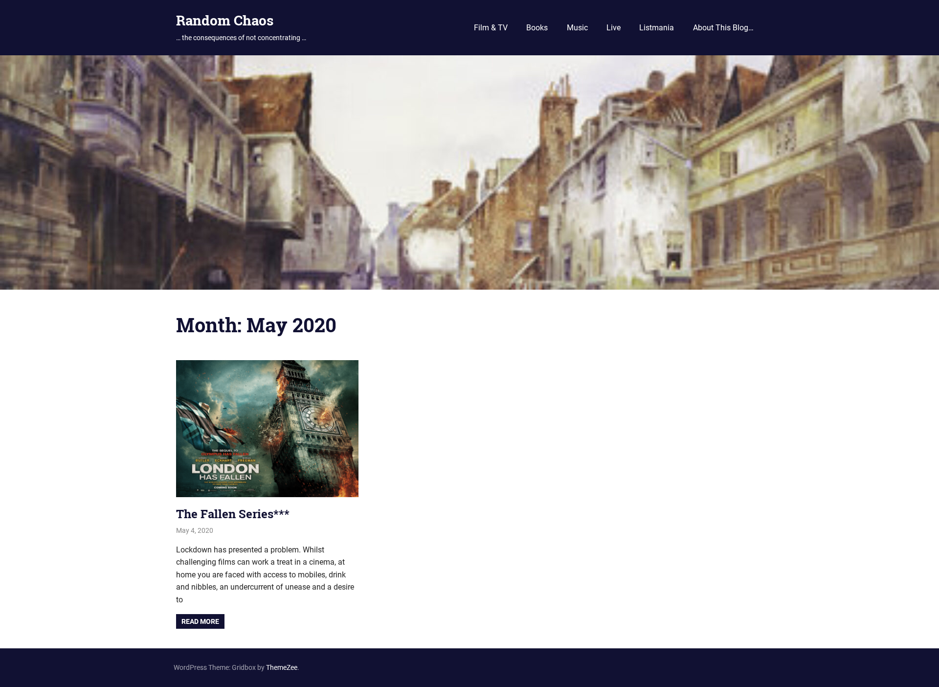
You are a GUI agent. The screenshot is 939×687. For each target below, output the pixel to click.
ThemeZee (281, 667)
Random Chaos (224, 20)
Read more (200, 621)
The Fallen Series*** (233, 514)
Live (613, 27)
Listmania (656, 27)
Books (537, 27)
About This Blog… (723, 27)
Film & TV (491, 27)
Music (577, 27)
